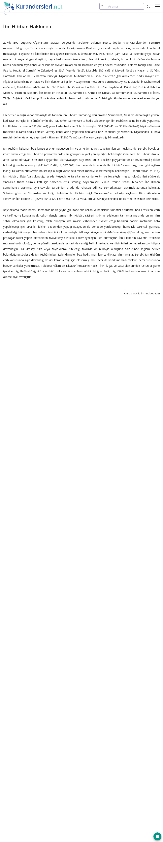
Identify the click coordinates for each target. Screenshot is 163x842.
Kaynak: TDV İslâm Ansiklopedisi (142, 293)
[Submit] (104, 6)
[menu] (157, 836)
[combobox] (121, 6)
